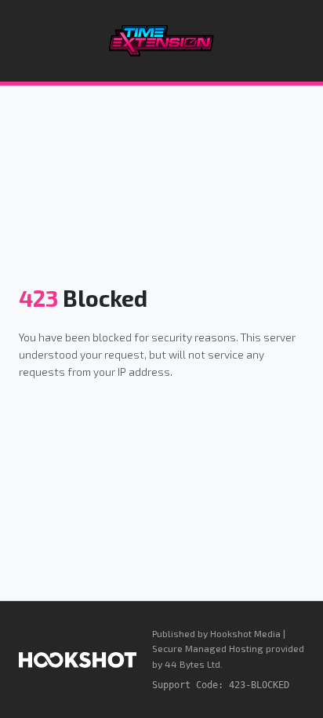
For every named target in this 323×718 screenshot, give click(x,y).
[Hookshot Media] (77, 660)
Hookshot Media (245, 633)
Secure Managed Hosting (207, 648)
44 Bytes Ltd (192, 663)
